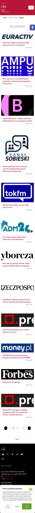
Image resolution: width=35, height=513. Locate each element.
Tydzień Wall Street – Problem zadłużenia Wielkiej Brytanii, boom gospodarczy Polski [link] (17, 120)
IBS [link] (6, 18)
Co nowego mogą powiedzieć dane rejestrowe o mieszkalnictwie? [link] (14, 238)
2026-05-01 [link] (29, 334)
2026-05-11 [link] (29, 268)
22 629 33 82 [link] (8, 476)
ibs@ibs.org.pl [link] (10, 479)
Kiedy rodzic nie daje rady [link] (11, 382)
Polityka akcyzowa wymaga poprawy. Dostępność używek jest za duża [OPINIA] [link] (16, 356)
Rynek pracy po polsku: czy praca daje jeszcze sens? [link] (16, 206)
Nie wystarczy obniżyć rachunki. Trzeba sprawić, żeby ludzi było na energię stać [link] (16, 264)
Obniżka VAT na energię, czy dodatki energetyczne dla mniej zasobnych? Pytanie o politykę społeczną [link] (15, 412)
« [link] (5, 428)
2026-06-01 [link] (29, 123)
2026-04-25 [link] (29, 360)
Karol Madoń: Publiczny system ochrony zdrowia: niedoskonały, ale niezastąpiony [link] (17, 301)
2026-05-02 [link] (29, 304)
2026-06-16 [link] (29, 47)
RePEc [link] (3, 459)
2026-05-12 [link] (29, 242)
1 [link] (9, 428)
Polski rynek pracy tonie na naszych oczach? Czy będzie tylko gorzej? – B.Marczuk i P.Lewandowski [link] (15, 168)
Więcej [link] (30, 500)
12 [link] (23, 428)
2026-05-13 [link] (29, 210)
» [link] (29, 428)
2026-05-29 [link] (29, 174)
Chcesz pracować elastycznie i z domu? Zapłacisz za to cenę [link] (16, 331)
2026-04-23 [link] (29, 417)
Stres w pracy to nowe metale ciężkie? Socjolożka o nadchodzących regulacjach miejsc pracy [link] (17, 81)
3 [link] (17, 428)
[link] (32, 27)
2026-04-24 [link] (29, 385)
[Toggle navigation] (31, 8)
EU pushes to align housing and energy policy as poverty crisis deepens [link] (16, 44)
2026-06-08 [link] (28, 86)
